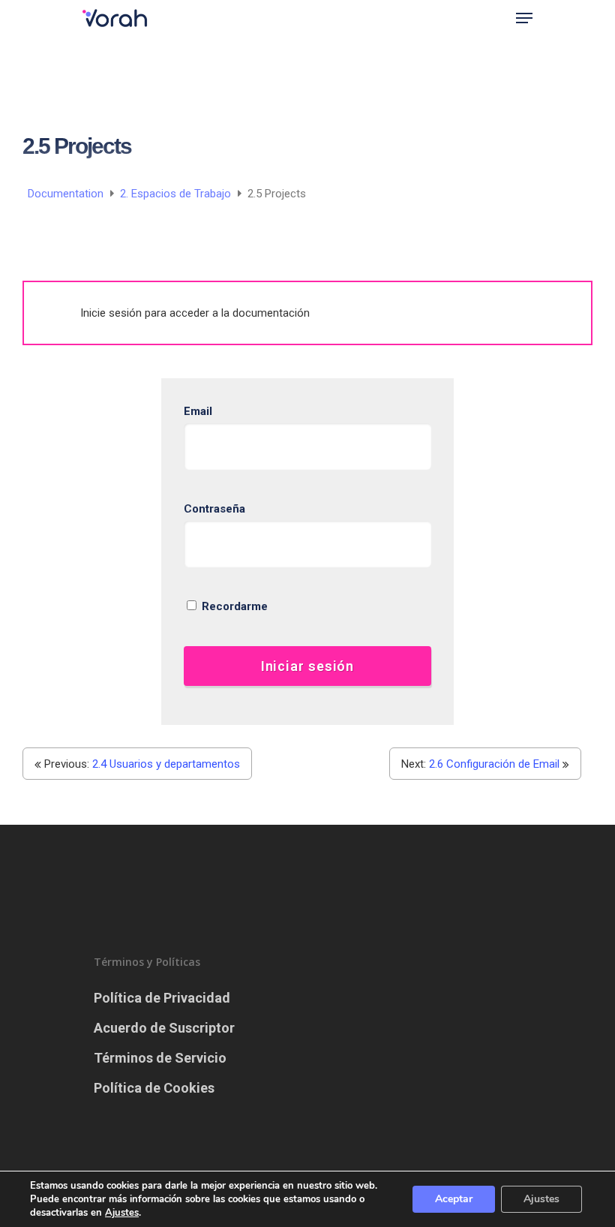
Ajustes (542, 1199)
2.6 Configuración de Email (494, 764)
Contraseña (214, 509)
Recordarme (233, 606)
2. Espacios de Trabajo (177, 193)
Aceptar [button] (453, 1199)
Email (198, 411)
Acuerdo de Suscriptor (164, 1028)
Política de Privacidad (162, 998)
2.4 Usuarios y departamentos (166, 764)
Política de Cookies (154, 1088)
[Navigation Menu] (524, 18)
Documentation (67, 193)
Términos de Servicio (160, 1058)
